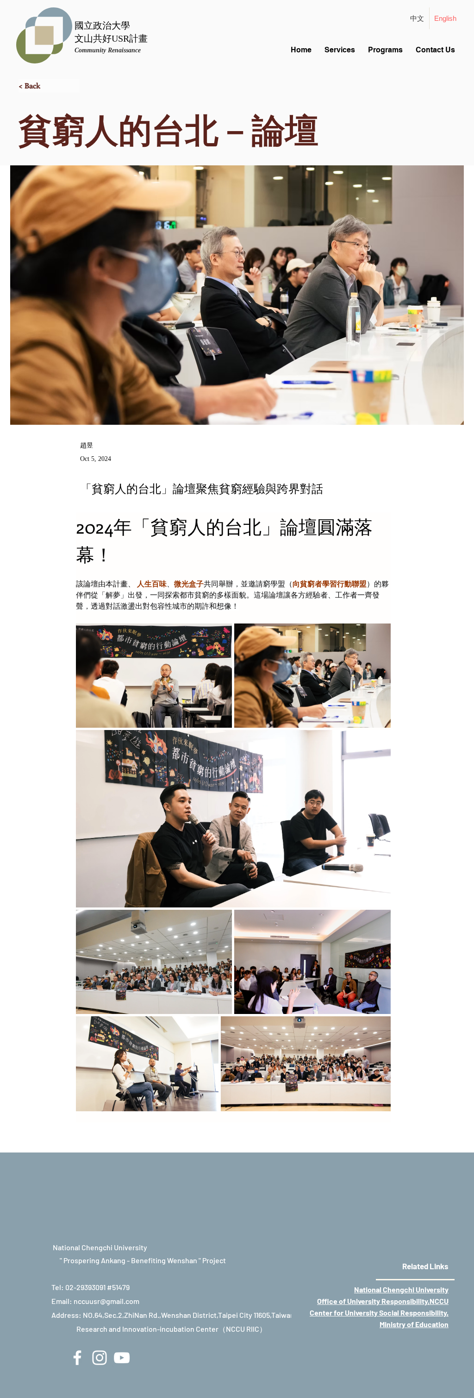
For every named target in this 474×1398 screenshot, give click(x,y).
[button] (49, 86)
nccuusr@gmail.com (106, 1301)
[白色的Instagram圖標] (99, 1357)
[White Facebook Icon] (77, 1357)
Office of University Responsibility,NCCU (383, 1301)
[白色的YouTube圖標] (121, 1357)
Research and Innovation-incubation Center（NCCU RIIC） (171, 1328)
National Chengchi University (401, 1289)
